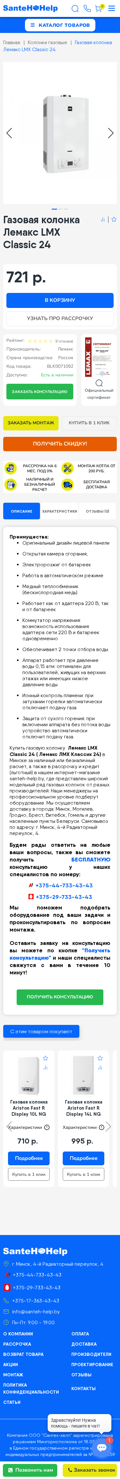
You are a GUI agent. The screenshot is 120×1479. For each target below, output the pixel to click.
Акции (10, 1364)
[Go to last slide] (9, 133)
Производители (91, 1354)
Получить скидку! (60, 443)
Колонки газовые (47, 42)
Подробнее (29, 1158)
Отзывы (81, 1375)
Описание (21, 511)
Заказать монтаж (31, 423)
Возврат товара (23, 1354)
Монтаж (13, 1375)
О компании (18, 1334)
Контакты (83, 1388)
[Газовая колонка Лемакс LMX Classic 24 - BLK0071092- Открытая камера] (60, 133)
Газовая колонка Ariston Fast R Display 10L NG (29, 1108)
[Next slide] (111, 133)
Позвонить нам (34, 1470)
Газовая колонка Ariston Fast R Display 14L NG (83, 1108)
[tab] (54, 208)
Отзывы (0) (97, 511)
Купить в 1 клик (89, 423)
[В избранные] (112, 219)
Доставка (84, 1344)
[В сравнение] (103, 219)
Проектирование (92, 1364)
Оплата (80, 1334)
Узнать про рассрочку (60, 318)
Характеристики (59, 511)
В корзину (60, 300)
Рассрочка (17, 1344)
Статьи (11, 1402)
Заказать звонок (94, 1470)
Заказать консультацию (40, 391)
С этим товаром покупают (41, 1031)
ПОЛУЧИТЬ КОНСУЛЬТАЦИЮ (60, 997)
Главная (11, 42)
